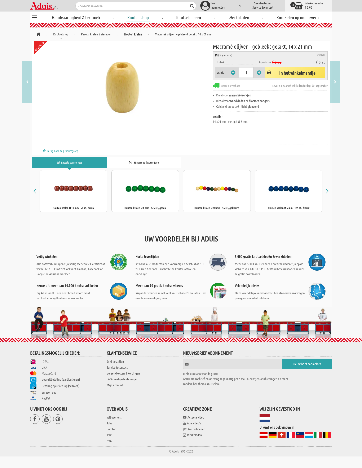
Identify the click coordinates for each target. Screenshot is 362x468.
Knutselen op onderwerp (298, 17)
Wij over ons (114, 417)
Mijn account (115, 385)
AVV (109, 435)
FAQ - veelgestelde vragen (122, 379)
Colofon (111, 429)
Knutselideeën (188, 17)
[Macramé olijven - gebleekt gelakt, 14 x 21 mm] (122, 88)
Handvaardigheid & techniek (76, 17)
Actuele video (195, 417)
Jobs (109, 423)
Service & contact (262, 7)
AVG (109, 441)
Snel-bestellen (263, 3)
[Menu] (34, 17)
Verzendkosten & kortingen (123, 373)
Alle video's (194, 423)
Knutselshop (138, 17)
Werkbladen (239, 17)
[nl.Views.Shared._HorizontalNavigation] (38, 35)
